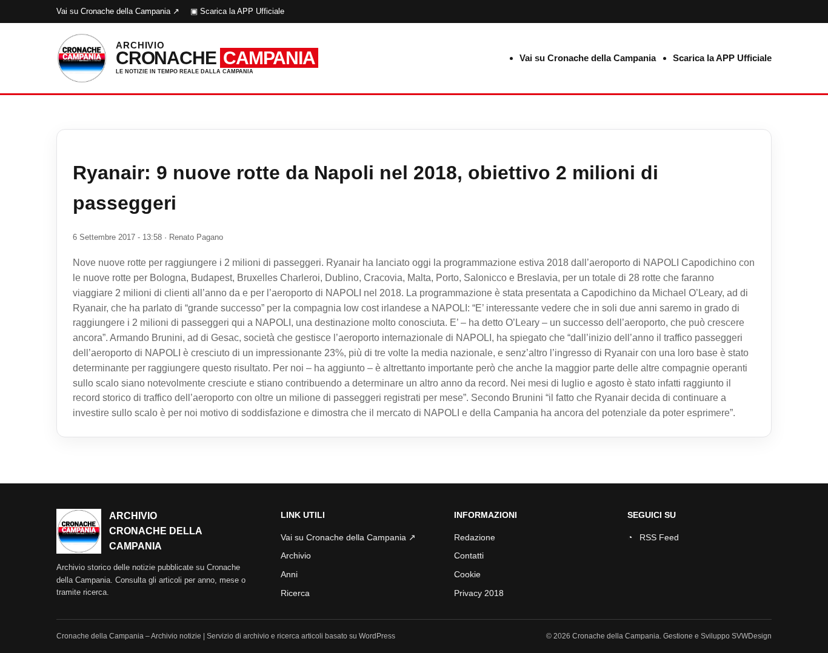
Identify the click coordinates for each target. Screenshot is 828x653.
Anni (289, 574)
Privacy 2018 (479, 593)
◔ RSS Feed (653, 537)
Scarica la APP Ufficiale (722, 58)
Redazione (474, 537)
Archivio (296, 555)
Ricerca (295, 593)
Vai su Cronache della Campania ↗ (117, 11)
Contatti (469, 555)
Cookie (467, 574)
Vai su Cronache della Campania (587, 58)
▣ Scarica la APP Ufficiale (237, 11)
